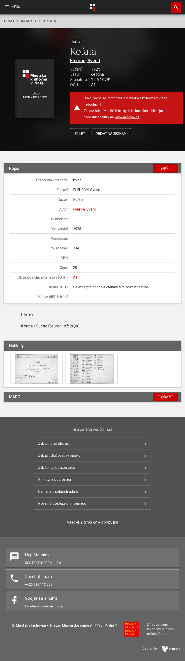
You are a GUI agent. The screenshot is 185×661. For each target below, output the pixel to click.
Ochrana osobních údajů (58, 491)
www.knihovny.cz (127, 117)
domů (9, 21)
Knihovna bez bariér (55, 479)
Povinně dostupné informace (62, 503)
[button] (34, 89)
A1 (75, 277)
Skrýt (165, 168)
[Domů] (92, 8)
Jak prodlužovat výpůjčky (59, 455)
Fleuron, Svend (85, 60)
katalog (28, 21)
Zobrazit (165, 397)
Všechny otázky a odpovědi (92, 523)
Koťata (49, 21)
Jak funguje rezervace (56, 467)
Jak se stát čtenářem (56, 443)
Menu (12, 6)
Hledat (174, 7)
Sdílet (79, 134)
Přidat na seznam (111, 134)
